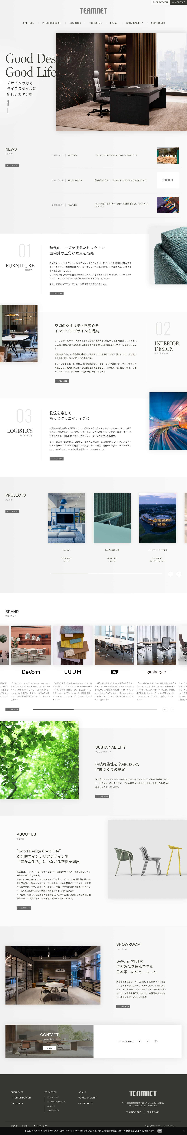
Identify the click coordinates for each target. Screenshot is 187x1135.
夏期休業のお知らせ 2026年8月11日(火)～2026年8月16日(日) (120, 180)
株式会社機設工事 (112, 550)
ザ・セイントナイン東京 (157, 550)
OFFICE (67, 561)
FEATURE (72, 155)
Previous (170, 574)
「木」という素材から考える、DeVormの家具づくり (116, 155)
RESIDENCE (53, 1110)
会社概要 (14, 1126)
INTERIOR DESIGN (51, 23)
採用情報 (25, 1126)
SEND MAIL (51, 1048)
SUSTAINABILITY (134, 23)
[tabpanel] (66, 528)
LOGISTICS (75, 23)
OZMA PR (67, 550)
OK (159, 1131)
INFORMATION (75, 180)
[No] (183, 1131)
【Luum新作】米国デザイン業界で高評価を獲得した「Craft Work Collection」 (122, 205)
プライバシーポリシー (41, 1126)
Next (179, 574)
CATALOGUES (158, 23)
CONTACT (180, 2)
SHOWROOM (162, 2)
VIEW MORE (14, 165)
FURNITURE (28, 23)
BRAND (114, 23)
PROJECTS (94, 23)
